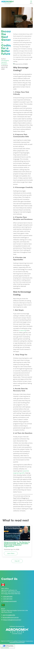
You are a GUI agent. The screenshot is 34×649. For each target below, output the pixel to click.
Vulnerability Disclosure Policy (17, 642)
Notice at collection (5, 647)
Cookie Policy (29, 641)
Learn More (10, 553)
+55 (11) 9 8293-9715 (9, 615)
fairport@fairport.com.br (11, 617)
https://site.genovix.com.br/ (12, 620)
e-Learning (22, 330)
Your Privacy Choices (9, 645)
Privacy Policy (21, 641)
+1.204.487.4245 (7, 596)
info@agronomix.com (10, 601)
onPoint (16, 641)
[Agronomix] (7, 2)
